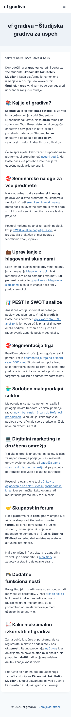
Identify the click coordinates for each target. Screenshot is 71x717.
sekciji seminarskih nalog (43, 202)
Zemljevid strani (49, 707)
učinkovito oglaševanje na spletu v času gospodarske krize (33, 486)
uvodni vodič (49, 156)
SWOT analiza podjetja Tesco (32, 230)
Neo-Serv (45, 557)
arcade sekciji (55, 593)
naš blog (51, 648)
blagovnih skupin (37, 271)
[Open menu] (64, 6)
